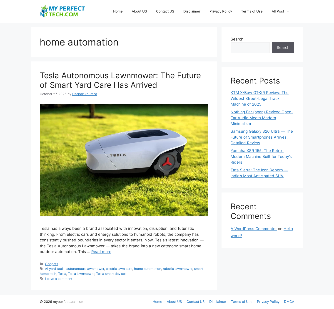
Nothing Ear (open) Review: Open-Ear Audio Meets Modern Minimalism (262, 118)
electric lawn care (119, 269)
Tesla (62, 274)
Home (118, 11)
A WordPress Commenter (254, 228)
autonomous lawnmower (85, 269)
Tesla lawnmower (81, 274)
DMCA (289, 301)
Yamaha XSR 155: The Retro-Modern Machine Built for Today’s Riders (261, 156)
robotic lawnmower (177, 269)
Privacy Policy (220, 11)
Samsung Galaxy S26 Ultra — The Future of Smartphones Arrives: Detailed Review (262, 137)
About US (139, 11)
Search (237, 39)
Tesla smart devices (111, 274)
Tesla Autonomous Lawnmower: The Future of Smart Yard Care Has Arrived (120, 80)
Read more (101, 251)
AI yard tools (55, 269)
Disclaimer (191, 11)
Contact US (165, 11)
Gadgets (51, 264)
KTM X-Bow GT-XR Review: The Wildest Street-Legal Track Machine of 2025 (260, 98)
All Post (278, 11)
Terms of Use (252, 11)
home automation (147, 269)
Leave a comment (58, 279)
